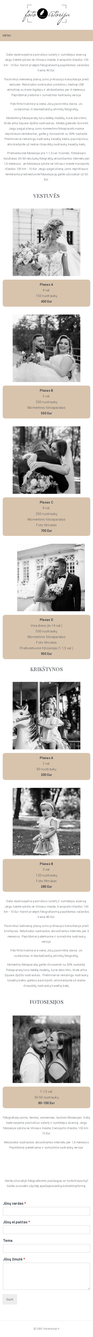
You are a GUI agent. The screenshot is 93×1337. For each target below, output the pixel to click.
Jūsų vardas (14, 1203)
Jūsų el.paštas (16, 1222)
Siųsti (9, 1299)
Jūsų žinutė (14, 1259)
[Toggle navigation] (84, 35)
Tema (7, 1240)
